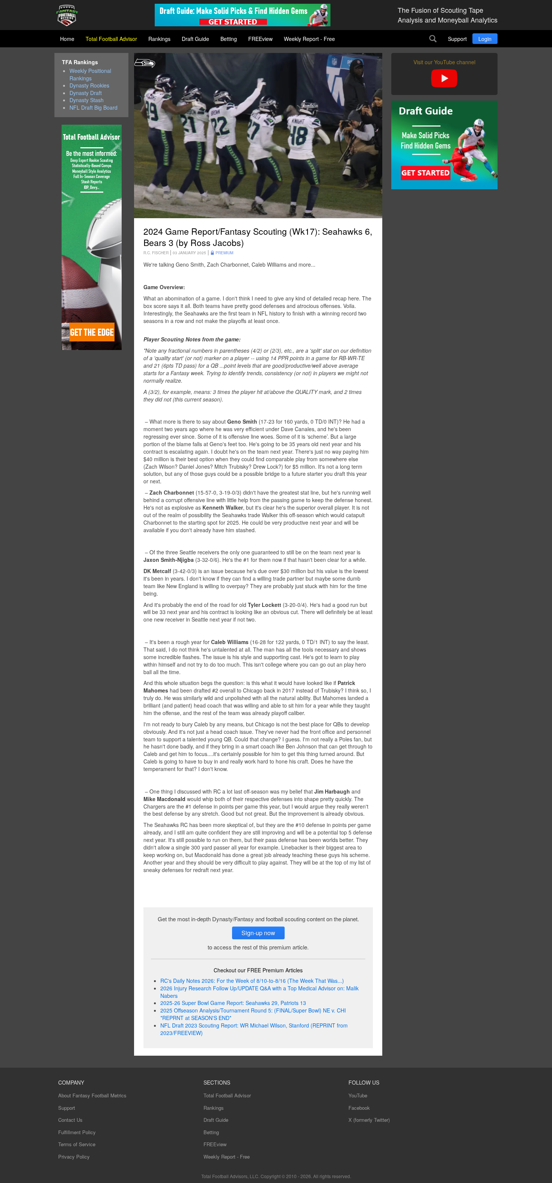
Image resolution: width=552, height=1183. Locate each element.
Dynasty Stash (86, 100)
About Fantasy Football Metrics (92, 1095)
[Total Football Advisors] (69, 16)
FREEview (260, 38)
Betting (228, 38)
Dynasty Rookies (89, 85)
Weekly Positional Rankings (90, 74)
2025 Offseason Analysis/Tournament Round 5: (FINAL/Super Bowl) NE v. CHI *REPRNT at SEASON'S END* (253, 1014)
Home (67, 38)
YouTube (357, 1095)
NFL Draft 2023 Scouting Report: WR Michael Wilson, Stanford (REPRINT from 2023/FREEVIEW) (254, 1029)
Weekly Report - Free (309, 38)
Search (433, 38)
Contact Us (70, 1119)
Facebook (359, 1107)
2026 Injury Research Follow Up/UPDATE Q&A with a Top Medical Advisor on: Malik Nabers (259, 991)
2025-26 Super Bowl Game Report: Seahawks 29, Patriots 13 (233, 1002)
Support (457, 38)
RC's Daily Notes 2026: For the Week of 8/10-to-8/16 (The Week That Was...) (252, 980)
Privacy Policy (74, 1156)
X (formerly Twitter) (369, 1119)
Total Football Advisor (111, 38)
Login (485, 38)
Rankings (159, 38)
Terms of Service (76, 1144)
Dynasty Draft (85, 93)
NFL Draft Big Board (93, 107)
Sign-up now (258, 932)
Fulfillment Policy (77, 1132)
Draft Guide (195, 38)
